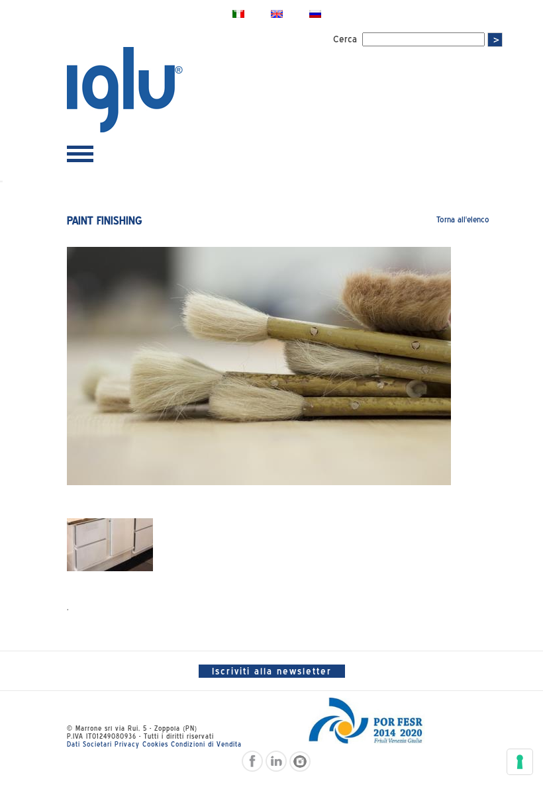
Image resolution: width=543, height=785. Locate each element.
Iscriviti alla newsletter (272, 671)
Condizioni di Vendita (206, 744)
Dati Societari (89, 744)
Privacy (127, 744)
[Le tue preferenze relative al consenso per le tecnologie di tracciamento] (519, 761)
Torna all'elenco (462, 219)
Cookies (155, 744)
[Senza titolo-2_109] (110, 544)
